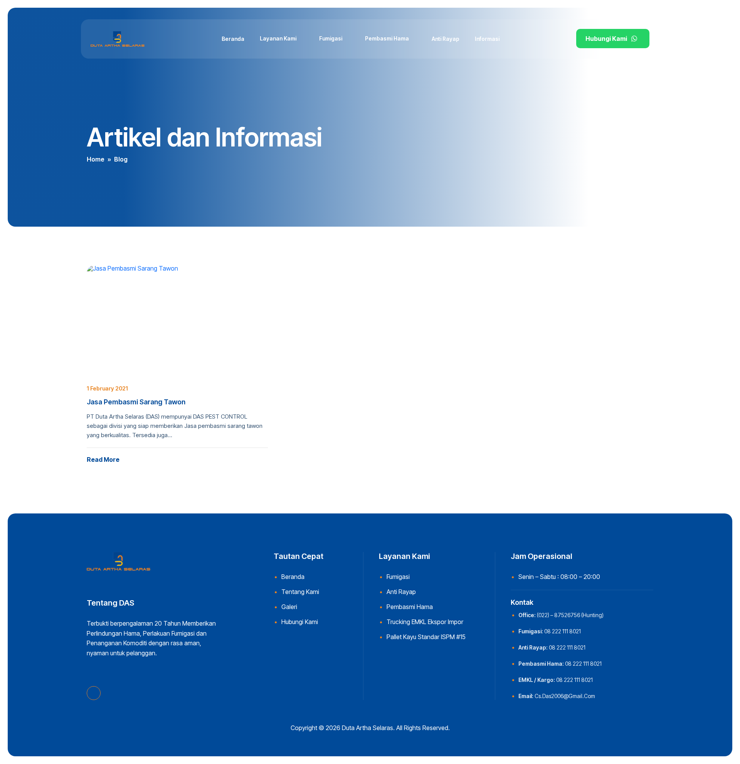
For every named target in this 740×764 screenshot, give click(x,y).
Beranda (233, 38)
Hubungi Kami (606, 38)
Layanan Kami (278, 38)
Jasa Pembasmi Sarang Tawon (136, 402)
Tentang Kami (300, 592)
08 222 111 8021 (562, 631)
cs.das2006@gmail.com (565, 696)
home (95, 159)
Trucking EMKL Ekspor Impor (425, 622)
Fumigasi (330, 38)
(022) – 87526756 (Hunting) (570, 615)
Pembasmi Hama (387, 38)
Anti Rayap (445, 38)
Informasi (487, 38)
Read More (103, 459)
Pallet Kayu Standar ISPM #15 (426, 637)
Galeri (289, 607)
